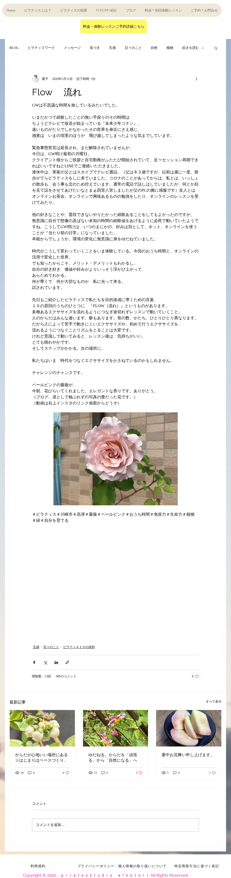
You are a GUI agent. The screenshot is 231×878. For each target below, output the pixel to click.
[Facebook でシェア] (34, 662)
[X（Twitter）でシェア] (45, 662)
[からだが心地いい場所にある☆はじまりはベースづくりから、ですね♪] (42, 728)
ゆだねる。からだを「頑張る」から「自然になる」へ (112, 757)
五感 (112, 48)
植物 (169, 48)
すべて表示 (214, 701)
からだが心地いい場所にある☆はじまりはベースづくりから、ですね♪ (41, 757)
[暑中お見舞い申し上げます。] (188, 728)
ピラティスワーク (41, 48)
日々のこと (133, 48)
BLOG (14, 48)
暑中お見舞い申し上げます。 (188, 754)
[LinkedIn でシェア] (56, 662)
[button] (216, 48)
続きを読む (190, 48)
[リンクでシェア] (67, 662)
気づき (95, 48)
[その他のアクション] (196, 79)
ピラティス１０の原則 (79, 647)
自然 (154, 48)
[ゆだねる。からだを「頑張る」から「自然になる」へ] (115, 728)
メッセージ (72, 48)
